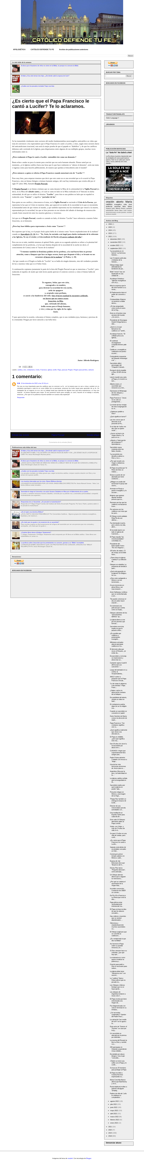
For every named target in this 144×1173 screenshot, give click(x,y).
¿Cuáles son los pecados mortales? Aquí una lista (37, 86)
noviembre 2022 (116, 242)
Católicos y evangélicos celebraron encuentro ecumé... (118, 351)
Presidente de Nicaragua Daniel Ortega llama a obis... (118, 322)
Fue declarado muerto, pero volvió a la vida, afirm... (118, 525)
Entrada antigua (93, 435)
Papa (59, 370)
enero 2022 (114, 1123)
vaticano (91, 370)
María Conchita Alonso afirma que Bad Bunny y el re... (118, 1081)
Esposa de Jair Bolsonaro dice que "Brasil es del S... (117, 863)
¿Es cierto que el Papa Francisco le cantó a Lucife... (118, 842)
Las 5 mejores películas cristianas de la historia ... (118, 260)
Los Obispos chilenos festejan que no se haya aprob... (117, 987)
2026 (110, 224)
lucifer (55, 370)
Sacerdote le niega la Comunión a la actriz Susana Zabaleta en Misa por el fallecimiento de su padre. (54, 491)
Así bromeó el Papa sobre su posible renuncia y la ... (117, 945)
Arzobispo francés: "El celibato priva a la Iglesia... (117, 335)
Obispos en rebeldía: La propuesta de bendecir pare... (118, 566)
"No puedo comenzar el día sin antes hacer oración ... (118, 601)
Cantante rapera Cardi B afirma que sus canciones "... (118, 665)
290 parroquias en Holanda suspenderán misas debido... (118, 1049)
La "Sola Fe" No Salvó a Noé (119, 152)
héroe (116, 210)
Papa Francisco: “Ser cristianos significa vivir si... (117, 725)
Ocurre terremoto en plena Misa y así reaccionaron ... (117, 587)
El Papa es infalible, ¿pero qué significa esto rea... (117, 739)
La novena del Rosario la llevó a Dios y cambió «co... (118, 1042)
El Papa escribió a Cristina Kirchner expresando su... (116, 1074)
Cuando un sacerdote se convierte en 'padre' (118, 712)
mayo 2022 (114, 1110)
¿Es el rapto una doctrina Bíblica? (32, 512)
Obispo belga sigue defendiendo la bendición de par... (117, 267)
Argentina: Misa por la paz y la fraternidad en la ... (118, 773)
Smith (125, 210)
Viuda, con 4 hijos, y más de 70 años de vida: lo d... (117, 828)
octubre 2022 (115, 245)
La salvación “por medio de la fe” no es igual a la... (118, 1021)
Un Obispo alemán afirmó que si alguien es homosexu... (118, 876)
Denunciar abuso (113, 1143)
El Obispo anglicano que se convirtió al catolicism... (118, 933)
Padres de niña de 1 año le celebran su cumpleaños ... (118, 1095)
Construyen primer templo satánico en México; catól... (117, 856)
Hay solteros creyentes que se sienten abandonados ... (118, 918)
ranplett (70, 1158)
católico (109, 204)
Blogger (88, 1158)
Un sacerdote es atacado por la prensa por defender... (118, 1035)
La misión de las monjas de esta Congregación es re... (118, 406)
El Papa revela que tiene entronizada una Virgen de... (118, 1001)
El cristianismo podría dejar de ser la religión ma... (118, 706)
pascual (64, 370)
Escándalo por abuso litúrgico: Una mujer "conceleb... (117, 1056)
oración (110, 201)
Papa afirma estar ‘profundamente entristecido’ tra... (116, 904)
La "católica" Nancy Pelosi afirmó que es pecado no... (118, 980)
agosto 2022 (114, 1101)
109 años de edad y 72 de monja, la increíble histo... (118, 552)
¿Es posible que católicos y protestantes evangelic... (115, 636)
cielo (125, 204)
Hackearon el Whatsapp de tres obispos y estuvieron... (118, 393)
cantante (129, 208)
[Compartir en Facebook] (29, 367)
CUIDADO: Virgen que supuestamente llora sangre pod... (118, 752)
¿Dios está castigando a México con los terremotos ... (118, 580)
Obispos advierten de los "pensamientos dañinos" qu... (118, 614)
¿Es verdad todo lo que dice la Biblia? (118, 939)
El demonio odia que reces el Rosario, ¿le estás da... (118, 651)
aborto (119, 201)
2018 (110, 1136)
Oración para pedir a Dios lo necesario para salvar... (118, 966)
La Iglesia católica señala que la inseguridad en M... (118, 780)
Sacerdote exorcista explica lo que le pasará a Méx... (117, 628)
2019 (110, 1133)
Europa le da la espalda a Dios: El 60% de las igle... (118, 372)
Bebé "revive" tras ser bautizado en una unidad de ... (117, 273)
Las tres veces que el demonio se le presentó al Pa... (117, 421)
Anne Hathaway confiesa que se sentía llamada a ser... (118, 594)
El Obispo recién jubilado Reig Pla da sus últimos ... (118, 518)
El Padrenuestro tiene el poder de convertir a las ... (118, 294)
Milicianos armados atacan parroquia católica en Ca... (116, 644)
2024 (110, 230)
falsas (130, 206)
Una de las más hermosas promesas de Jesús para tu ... (118, 766)
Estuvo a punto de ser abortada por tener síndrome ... (117, 477)
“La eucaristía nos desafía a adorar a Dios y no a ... (117, 456)
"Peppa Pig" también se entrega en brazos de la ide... (118, 801)
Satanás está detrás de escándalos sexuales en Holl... (118, 849)
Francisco (43, 370)
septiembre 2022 (116, 248)
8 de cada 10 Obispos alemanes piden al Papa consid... (117, 821)
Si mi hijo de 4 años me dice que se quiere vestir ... (118, 428)
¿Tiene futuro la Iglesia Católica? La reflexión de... (118, 559)
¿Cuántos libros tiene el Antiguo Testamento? (36, 532)
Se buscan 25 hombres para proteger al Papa (118, 1069)
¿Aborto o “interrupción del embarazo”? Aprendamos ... (118, 442)
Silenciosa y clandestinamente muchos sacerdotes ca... (117, 926)
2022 (110, 236)
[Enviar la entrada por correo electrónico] (19, 367)
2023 (110, 233)
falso (124, 206)
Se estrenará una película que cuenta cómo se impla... (117, 607)
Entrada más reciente (20, 435)
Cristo (38, 370)
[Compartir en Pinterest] (31, 367)
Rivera (123, 208)
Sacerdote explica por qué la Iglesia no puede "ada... (117, 787)
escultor (118, 212)
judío (113, 208)
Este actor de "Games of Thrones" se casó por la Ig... (118, 1028)
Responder (21, 397)
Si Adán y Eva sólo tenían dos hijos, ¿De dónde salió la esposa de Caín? (45, 76)
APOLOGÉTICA (19, 49)
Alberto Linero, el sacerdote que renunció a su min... (117, 386)
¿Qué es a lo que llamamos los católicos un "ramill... (118, 329)
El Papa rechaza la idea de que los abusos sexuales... (118, 911)
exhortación (110, 210)
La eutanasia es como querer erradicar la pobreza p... (117, 959)
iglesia (50, 370)
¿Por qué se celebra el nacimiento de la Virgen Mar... (117, 883)
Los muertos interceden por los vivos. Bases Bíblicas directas (41, 481)
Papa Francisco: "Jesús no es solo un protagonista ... (118, 400)
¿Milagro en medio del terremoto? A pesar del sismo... (118, 483)
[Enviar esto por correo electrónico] (23, 367)
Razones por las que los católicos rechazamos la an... (118, 504)
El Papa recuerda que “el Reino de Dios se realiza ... (118, 470)
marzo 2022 (114, 1117)
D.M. (18, 383)
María (128, 201)
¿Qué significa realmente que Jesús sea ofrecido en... (118, 732)
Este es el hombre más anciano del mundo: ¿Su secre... (118, 315)
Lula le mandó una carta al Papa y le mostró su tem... (118, 379)
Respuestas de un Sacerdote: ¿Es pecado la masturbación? (41, 502)
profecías (109, 206)
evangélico (118, 204)
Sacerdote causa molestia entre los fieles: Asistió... (117, 449)
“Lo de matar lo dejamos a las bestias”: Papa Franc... (118, 685)
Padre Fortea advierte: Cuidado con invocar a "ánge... (118, 759)
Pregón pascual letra (80, 370)
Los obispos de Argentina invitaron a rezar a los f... (118, 994)
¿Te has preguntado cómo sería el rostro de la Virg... (117, 308)
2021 (110, 1127)
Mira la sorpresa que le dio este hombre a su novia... (118, 287)
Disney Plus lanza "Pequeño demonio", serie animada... (117, 870)
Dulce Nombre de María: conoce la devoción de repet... (118, 718)
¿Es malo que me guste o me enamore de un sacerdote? (40, 522)
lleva (120, 210)
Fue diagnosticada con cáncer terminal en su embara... (118, 1007)
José (130, 204)
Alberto (118, 208)
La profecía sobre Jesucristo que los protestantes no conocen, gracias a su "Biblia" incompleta (52, 542)
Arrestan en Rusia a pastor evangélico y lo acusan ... (118, 490)
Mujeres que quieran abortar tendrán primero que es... (117, 497)
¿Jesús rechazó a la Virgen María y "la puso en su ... (117, 435)
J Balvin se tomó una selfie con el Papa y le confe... (118, 1063)
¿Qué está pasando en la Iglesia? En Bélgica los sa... (118, 573)
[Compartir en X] (27, 367)
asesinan (117, 206)
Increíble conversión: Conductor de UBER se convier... (118, 890)
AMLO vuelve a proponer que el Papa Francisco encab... (118, 678)
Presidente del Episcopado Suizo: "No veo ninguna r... (117, 545)
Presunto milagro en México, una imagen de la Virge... (117, 794)
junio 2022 (114, 1107)
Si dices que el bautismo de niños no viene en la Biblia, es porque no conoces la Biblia (49, 65)
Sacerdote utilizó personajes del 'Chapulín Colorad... (117, 365)
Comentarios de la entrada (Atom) (60, 442)
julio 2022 (113, 1104)
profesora (108, 214)
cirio (24, 370)
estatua (108, 208)
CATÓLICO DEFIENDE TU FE (42, 49)
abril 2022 (113, 1113)
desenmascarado (111, 212)
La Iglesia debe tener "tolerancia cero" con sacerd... (118, 973)
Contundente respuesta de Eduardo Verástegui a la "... (118, 358)
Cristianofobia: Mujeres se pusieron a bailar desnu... (118, 301)
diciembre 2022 (115, 239)
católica (19, 370)
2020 (110, 1130)
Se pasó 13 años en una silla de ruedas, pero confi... (118, 835)
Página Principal (58, 435)
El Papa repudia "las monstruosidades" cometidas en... (117, 539)
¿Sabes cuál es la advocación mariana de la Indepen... (117, 692)
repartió (114, 214)
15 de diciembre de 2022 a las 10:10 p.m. (35, 383)
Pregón (70, 370)
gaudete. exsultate (126, 212)
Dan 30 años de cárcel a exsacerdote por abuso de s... (118, 745)
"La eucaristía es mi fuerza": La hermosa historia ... (117, 253)
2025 (110, 227)
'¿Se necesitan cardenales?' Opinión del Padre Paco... (118, 1014)
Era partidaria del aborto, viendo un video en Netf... (118, 699)
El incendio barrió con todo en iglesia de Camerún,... (117, 532)
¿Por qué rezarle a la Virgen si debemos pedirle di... (117, 463)
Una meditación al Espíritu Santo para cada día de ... (117, 814)
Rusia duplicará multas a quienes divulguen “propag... (118, 1088)
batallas (129, 210)
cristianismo (31, 370)
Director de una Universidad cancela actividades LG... (118, 808)
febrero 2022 (114, 1120)
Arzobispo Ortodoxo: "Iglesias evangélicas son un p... (118, 280)
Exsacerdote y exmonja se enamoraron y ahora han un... (118, 658)
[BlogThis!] (25, 367)
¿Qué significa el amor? (118, 416)
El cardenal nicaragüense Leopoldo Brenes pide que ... (118, 343)
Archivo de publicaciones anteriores (73, 49)
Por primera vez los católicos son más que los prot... (118, 511)
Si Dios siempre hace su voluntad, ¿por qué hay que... (118, 952)
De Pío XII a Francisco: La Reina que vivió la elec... (118, 897)
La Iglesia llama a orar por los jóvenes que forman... (117, 621)
